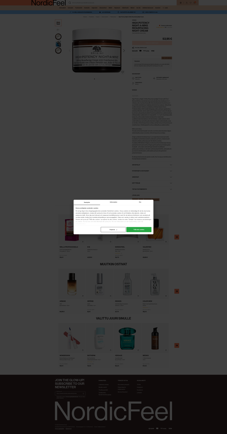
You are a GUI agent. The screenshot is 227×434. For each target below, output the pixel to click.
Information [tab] (113, 202)
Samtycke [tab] (87, 202)
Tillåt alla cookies (138, 229)
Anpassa (112, 229)
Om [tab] (140, 202)
